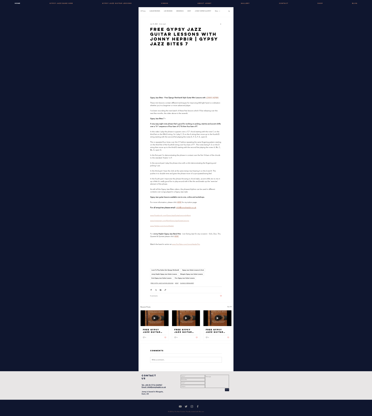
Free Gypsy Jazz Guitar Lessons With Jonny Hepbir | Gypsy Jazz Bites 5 (185, 330)
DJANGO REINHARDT (187, 283)
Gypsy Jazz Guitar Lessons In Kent (193, 270)
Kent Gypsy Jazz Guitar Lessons (161, 278)
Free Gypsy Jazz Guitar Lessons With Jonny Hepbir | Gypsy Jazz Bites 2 (216, 330)
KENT (189, 11)
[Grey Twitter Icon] (186, 406)
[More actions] (221, 24)
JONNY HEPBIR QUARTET (203, 11)
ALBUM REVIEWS (154, 11)
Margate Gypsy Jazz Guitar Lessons (191, 274)
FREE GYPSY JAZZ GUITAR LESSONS (162, 283)
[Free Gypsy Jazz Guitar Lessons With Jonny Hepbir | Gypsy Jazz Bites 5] (186, 318)
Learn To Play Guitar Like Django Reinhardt (165, 270)
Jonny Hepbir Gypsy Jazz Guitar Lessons (164, 274)
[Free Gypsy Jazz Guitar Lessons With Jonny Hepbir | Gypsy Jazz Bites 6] (155, 318)
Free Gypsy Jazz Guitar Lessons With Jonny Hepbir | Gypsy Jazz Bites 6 (153, 330)
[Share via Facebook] (151, 290)
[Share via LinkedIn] (160, 290)
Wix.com (201, 411)
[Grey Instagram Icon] (192, 406)
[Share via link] (165, 290)
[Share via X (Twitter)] (156, 290)
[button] (229, 11)
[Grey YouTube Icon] (180, 406)
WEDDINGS (180, 11)
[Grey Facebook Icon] (197, 406)
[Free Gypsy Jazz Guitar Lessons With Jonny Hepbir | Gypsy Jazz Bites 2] (217, 318)
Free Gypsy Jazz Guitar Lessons (185, 278)
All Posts (143, 11)
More (216, 11)
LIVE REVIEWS (168, 11)
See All (229, 307)
